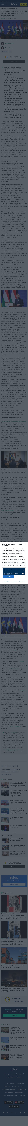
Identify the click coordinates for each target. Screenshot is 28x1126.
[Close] (25, 544)
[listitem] (13, 570)
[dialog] (14, 563)
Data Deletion (6, 581)
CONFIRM (8, 576)
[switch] (23, 573)
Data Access (14, 581)
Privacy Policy (22, 581)
